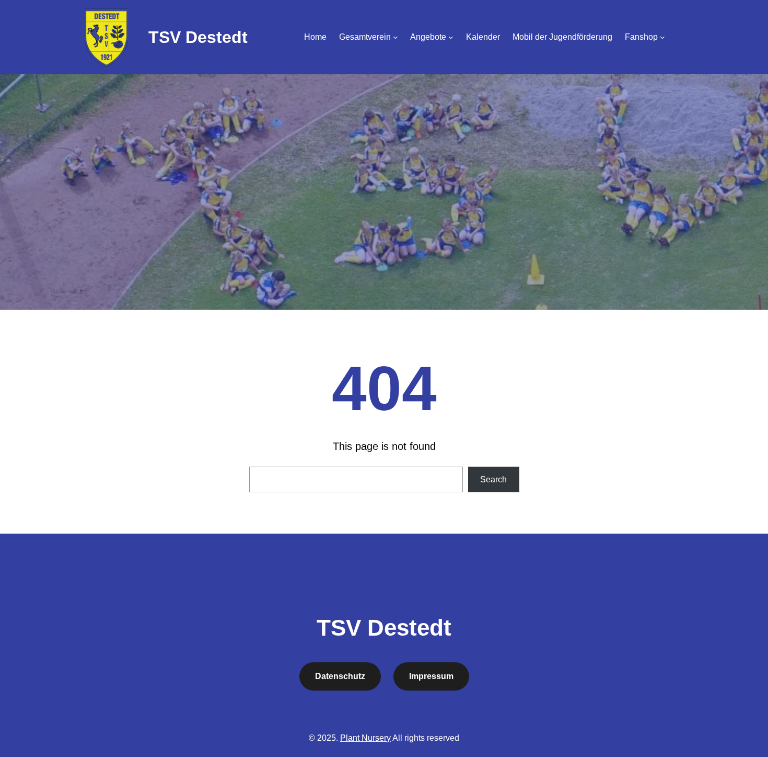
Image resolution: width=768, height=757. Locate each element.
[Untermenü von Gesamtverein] (395, 37)
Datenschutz (340, 676)
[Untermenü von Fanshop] (662, 37)
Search (493, 479)
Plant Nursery (365, 737)
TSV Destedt (198, 37)
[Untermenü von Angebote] (450, 37)
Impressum (431, 676)
